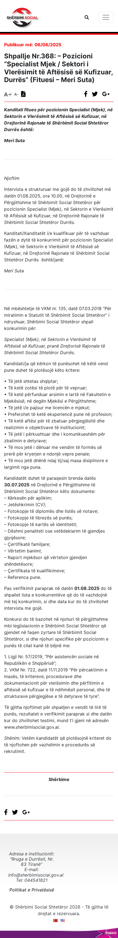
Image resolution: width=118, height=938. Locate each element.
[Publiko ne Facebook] (88, 94)
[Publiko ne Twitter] (97, 94)
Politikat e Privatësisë (31, 890)
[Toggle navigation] (106, 17)
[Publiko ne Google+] (108, 94)
